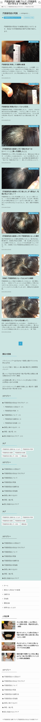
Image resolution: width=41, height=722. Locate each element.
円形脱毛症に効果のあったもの (11, 449)
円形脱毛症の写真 (11, 411)
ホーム (6, 585)
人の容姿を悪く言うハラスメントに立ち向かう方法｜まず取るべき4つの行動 (20, 381)
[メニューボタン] (1, 2)
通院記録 (23, 456)
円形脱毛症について (12, 415)
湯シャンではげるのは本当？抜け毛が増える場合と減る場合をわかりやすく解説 (20, 375)
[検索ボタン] (39, 2)
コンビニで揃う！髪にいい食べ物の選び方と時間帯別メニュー (20, 368)
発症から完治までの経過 (12, 590)
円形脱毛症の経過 (20, 452)
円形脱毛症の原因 (8, 452)
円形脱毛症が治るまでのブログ (12, 17)
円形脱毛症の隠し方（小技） (11, 456)
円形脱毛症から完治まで (14, 407)
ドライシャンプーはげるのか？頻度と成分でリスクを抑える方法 (20, 362)
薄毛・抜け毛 (10, 431)
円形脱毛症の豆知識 (12, 423)
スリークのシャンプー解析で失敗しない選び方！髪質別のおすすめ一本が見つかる (20, 388)
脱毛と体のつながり (12, 427)
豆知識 (6, 598)
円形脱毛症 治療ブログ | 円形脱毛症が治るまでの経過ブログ (20, 3)
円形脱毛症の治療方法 (13, 419)
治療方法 (7, 594)
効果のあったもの (10, 607)
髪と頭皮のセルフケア (13, 436)
